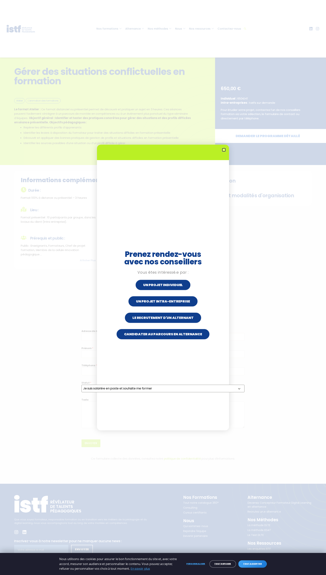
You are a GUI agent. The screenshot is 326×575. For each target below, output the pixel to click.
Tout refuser (222, 563)
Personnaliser (195, 563)
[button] (223, 149)
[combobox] (163, 388)
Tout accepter (252, 563)
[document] (163, 287)
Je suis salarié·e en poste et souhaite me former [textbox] (117, 388)
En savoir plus (140, 569)
